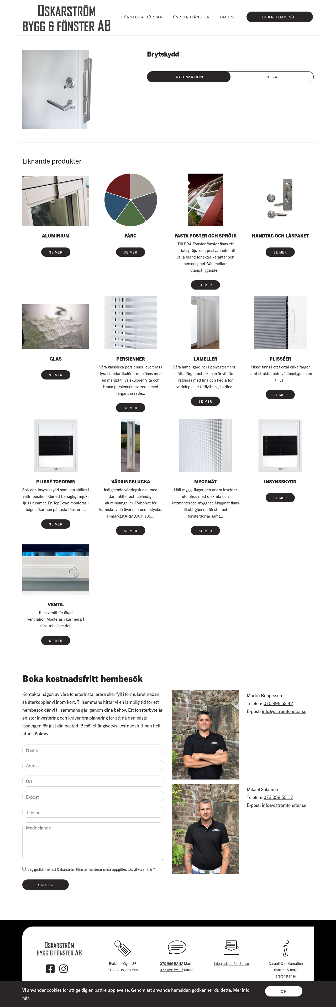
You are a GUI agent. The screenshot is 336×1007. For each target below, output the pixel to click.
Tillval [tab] (272, 76)
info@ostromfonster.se (284, 711)
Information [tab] (189, 76)
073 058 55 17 (278, 797)
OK (284, 991)
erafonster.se (286, 976)
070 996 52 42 (278, 703)
